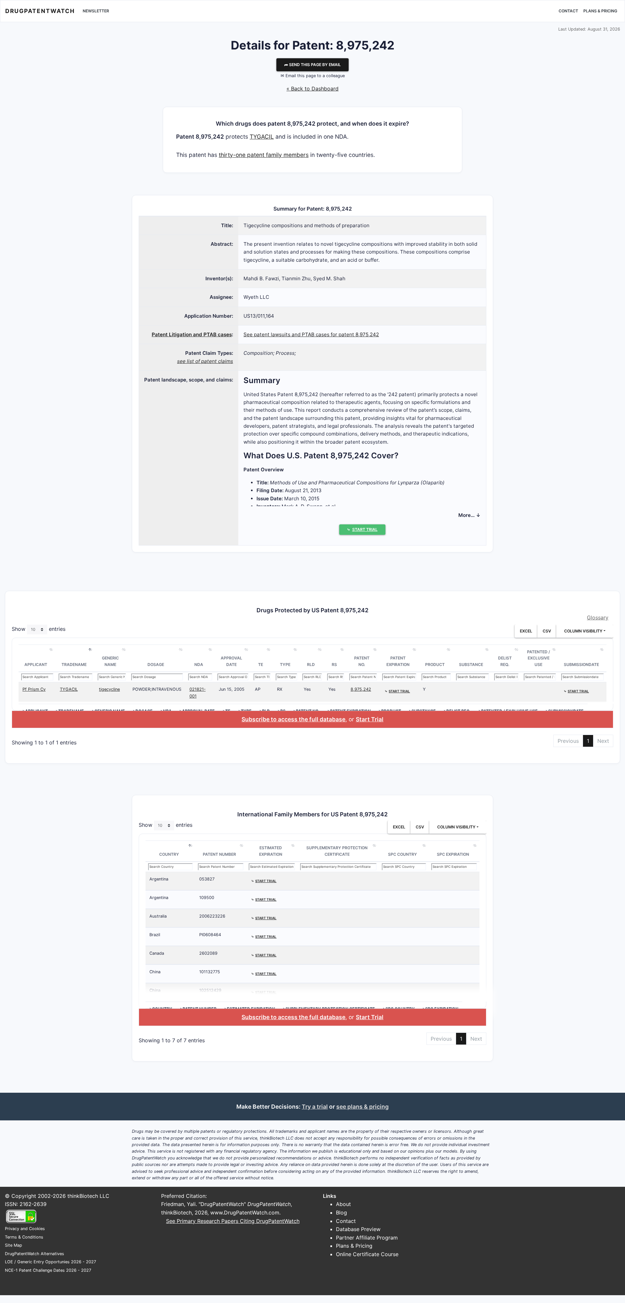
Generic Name (110, 661)
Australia (158, 916)
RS (334, 664)
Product (435, 664)
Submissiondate (581, 664)
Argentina (158, 879)
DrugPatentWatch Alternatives (34, 1253)
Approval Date (231, 661)
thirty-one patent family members (264, 154)
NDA (198, 664)
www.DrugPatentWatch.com (244, 1212)
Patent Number (219, 854)
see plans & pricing (362, 1106)
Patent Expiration (398, 661)
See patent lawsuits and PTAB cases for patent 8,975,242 (311, 334)
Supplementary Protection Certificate (337, 851)
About (343, 1204)
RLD (311, 664)
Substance (471, 664)
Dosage (155, 664)
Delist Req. (505, 661)
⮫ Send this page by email (312, 64)
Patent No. (361, 661)
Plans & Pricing (600, 10)
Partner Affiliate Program (367, 1237)
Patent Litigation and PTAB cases (192, 334)
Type (285, 664)
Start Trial (369, 719)
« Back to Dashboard (312, 88)
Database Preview (358, 1229)
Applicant (35, 664)
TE (260, 664)
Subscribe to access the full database (293, 719)
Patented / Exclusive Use (538, 658)
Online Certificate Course (367, 1254)
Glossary (597, 617)
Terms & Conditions (24, 1237)
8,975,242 (361, 689)
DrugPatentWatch (40, 10)
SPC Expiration (453, 854)
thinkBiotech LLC (88, 1196)
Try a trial (315, 1106)
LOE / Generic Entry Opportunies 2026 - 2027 (50, 1261)
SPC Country (402, 854)
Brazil (154, 934)
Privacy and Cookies (25, 1228)
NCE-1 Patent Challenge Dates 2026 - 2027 (48, 1270)
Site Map (13, 1245)
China (154, 971)
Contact (568, 10)
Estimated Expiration (270, 851)
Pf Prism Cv (34, 689)
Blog (341, 1212)
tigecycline (109, 689)
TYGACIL (262, 136)
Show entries (38, 629)
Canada (156, 953)
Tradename (74, 664)
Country (169, 854)
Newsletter (96, 10)
